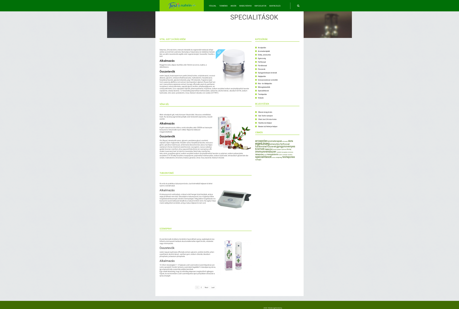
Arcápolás (262, 48)
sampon (285, 154)
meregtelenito (273, 154)
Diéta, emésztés (264, 55)
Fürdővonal (262, 66)
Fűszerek (261, 69)
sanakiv (290, 154)
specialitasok (263, 157)
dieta (290, 141)
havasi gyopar (277, 149)
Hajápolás (262, 76)
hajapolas (269, 149)
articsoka (285, 141)
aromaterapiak (275, 141)
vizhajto (258, 160)
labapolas (259, 154)
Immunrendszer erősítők (268, 80)
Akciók (233, 6)
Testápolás (262, 94)
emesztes (275, 144)
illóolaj (289, 149)
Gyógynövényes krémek (267, 73)
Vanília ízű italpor (265, 123)
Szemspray (166, 228)
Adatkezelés (275, 6)
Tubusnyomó (167, 173)
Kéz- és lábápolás (265, 83)
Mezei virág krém (265, 112)
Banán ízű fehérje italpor (268, 126)
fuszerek (271, 146)
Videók (261, 98)
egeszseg (262, 144)
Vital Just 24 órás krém (173, 39)
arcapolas (261, 141)
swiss (274, 157)
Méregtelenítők (264, 87)
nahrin (281, 154)
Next (206, 287)
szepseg (279, 157)
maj (265, 154)
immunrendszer (265, 151)
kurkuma (290, 152)
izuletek (279, 152)
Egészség (262, 58)
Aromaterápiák (264, 51)
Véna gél (164, 104)
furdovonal (261, 146)
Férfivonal (262, 62)
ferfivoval (285, 144)
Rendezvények (245, 6)
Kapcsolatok (260, 6)
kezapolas (285, 152)
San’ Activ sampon (265, 116)
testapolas (288, 156)
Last (213, 287)
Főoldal (212, 6)
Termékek (223, 6)
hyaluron (283, 149)
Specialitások (263, 91)
